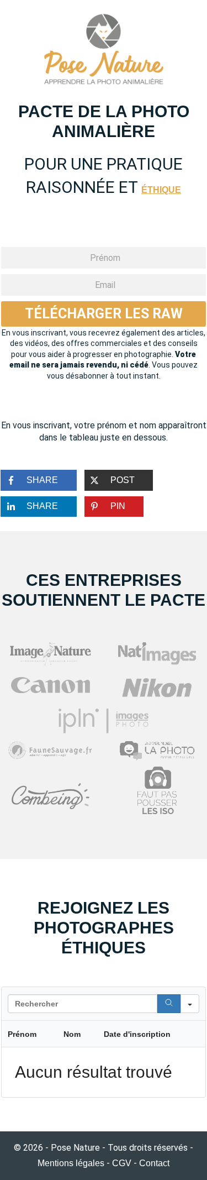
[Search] (169, 1003)
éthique (161, 190)
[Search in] (190, 1003)
